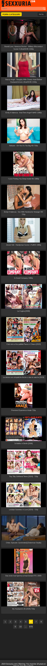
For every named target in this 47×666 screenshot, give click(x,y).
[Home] (23, 3)
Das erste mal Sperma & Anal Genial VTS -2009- (23, 576)
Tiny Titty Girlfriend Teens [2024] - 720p (23, 476)
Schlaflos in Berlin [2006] (23, 443)
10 (20, 626)
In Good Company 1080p (23, 278)
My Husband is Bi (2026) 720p (23, 609)
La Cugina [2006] (23, 311)
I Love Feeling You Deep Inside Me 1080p (23, 179)
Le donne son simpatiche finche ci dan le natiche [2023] (23, 377)
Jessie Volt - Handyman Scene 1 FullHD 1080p (23, 245)
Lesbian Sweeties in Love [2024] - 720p (23, 510)
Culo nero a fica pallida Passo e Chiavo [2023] (24, 344)
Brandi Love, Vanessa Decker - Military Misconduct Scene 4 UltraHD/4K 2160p (23, 47)
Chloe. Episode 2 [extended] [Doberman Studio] (23, 543)
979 (31, 626)
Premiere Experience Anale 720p (23, 410)
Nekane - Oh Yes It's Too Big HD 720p (23, 146)
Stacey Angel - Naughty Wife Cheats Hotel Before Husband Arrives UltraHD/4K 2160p (23, 80)
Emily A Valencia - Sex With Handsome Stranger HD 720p (23, 213)
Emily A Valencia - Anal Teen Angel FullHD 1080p (23, 113)
